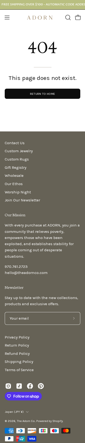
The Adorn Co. (26, 421)
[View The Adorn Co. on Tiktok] (19, 386)
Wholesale (14, 175)
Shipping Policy (19, 361)
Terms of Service (19, 370)
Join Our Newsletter (22, 200)
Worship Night (18, 192)
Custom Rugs (17, 159)
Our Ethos (14, 184)
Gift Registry (15, 167)
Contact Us (15, 143)
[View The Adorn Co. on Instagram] (8, 386)
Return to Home (42, 94)
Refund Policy (17, 353)
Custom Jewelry (19, 151)
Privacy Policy (17, 337)
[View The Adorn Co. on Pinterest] (40, 386)
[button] (67, 17)
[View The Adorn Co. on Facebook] (30, 386)
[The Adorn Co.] (42, 17)
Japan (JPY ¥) (14, 411)
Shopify (57, 421)
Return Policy (17, 345)
